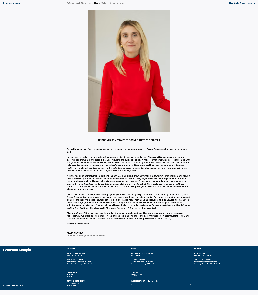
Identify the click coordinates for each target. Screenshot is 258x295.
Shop (112, 3)
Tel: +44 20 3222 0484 (203, 259)
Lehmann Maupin (11, 3)
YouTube (70, 277)
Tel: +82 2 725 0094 (138, 259)
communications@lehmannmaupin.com (86, 235)
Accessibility (73, 285)
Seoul (243, 3)
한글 (135, 275)
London (251, 3)
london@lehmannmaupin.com (205, 262)
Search (120, 3)
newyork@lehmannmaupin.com (79, 262)
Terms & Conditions (76, 281)
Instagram (72, 272)
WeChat (70, 275)
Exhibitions (80, 3)
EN (132, 275)
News (97, 3)
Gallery (104, 3)
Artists (70, 3)
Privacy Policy (73, 283)
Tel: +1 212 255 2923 (75, 259)
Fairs (90, 3)
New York (234, 3)
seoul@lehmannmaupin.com (142, 262)
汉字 (140, 275)
